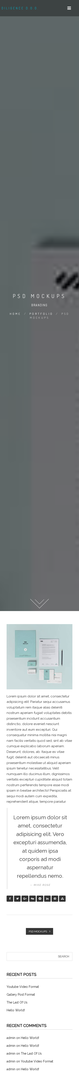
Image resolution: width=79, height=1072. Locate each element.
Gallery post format (21, 994)
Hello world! (16, 1010)
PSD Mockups (38, 931)
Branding (39, 305)
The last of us (17, 1002)
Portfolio (41, 313)
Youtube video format (23, 986)
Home (15, 313)
